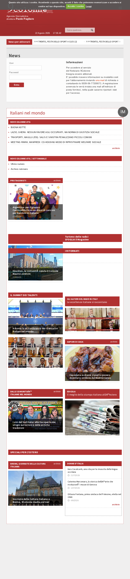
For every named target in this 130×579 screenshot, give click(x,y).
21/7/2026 (74, 475)
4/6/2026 (73, 500)
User (11, 63)
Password (14, 72)
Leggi (89, 6)
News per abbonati (19, 41)
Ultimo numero (18, 164)
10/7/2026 (74, 488)
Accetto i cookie (76, 6)
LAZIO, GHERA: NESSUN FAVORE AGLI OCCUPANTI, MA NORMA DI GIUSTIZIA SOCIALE (55, 132)
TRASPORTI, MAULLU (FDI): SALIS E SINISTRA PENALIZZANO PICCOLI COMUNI (51, 137)
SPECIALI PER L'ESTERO (24, 452)
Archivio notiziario (19, 169)
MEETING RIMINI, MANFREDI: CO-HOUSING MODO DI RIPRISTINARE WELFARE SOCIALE (56, 142)
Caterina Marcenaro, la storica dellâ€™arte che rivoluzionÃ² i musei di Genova (90, 483)
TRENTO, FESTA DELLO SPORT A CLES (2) (55, 41)
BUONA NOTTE (18, 127)
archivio (116, 148)
